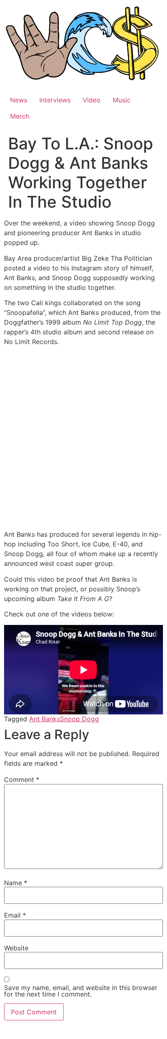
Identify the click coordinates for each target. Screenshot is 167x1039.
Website (16, 948)
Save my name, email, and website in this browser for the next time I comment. (80, 990)
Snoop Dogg (79, 719)
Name (15, 883)
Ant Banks (44, 719)
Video (92, 100)
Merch (19, 116)
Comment (21, 779)
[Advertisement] (83, 439)
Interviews (55, 100)
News (18, 100)
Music (122, 100)
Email (15, 915)
